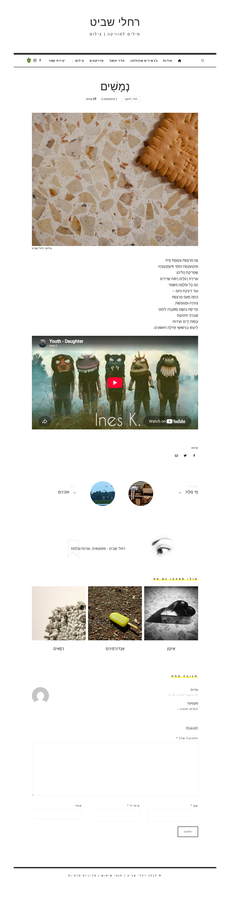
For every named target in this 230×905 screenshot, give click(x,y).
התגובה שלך (187, 738)
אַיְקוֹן (171, 648)
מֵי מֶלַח (156, 493)
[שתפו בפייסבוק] (194, 456)
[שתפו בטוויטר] (185, 456)
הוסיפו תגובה (189, 709)
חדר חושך (117, 60)
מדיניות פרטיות (82, 875)
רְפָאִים (58, 648)
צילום (79, 60)
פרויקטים (97, 60)
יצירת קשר (57, 60)
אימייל (133, 805)
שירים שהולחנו (142, 60)
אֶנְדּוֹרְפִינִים (115, 648)
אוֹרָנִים (73, 493)
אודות (167, 60)
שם (194, 805)
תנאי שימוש (112, 875)
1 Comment (109, 99)
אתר (78, 805)
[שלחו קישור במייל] (176, 456)
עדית (194, 690)
